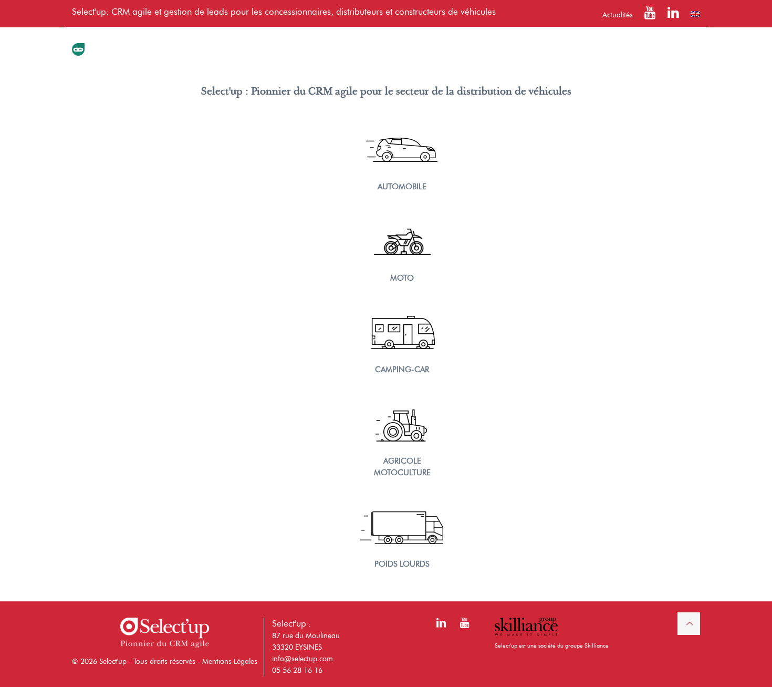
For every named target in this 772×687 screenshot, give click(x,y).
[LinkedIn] (673, 15)
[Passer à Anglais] (695, 14)
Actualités (617, 15)
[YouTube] (650, 15)
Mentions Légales (229, 661)
